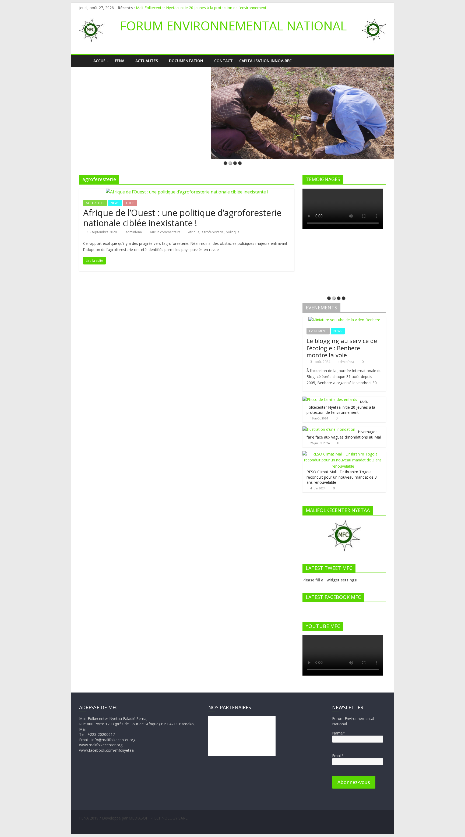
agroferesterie (213, 232)
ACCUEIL (100, 60)
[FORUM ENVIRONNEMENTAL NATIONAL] (84, 60)
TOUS (130, 203)
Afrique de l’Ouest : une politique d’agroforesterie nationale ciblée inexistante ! (182, 218)
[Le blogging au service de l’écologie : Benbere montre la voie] (344, 319)
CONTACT (223, 60)
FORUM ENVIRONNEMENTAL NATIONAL (233, 25)
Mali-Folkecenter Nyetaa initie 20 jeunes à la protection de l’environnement (201, 7)
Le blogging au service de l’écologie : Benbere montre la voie (342, 348)
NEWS (115, 203)
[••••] (232, 113)
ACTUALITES (146, 60)
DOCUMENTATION (186, 60)
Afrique (193, 232)
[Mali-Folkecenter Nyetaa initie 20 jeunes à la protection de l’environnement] (329, 399)
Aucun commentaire (165, 232)
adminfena (134, 232)
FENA (119, 60)
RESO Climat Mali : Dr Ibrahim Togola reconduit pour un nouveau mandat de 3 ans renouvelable (342, 477)
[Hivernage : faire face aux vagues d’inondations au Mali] (328, 429)
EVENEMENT (318, 331)
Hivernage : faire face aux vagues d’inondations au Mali (344, 434)
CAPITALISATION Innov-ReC (265, 60)
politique (232, 232)
